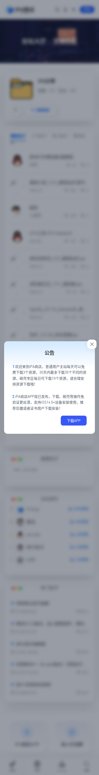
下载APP (74, 420)
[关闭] (92, 344)
